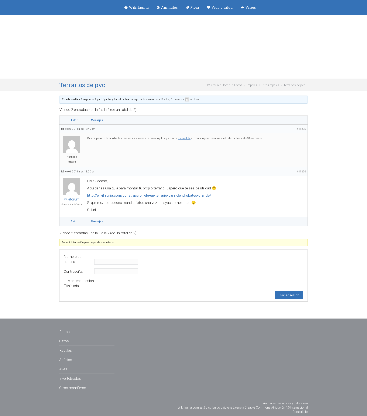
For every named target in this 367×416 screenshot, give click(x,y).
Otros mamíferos (72, 388)
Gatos (64, 341)
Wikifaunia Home (218, 85)
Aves (63, 369)
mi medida (184, 138)
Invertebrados (70, 378)
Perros (64, 332)
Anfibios (65, 360)
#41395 (301, 128)
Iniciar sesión (288, 295)
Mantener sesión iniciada (80, 283)
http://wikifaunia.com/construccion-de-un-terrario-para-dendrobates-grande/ (149, 195)
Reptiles (252, 85)
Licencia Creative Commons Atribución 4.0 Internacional (270, 407)
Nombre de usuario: (72, 259)
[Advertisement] (183, 46)
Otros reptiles (270, 85)
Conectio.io (300, 411)
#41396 (301, 171)
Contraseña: (73, 271)
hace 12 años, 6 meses (167, 99)
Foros (238, 85)
